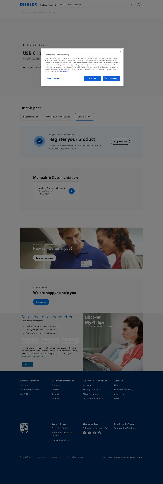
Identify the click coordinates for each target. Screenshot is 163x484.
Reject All (92, 78)
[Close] (120, 51)
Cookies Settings (53, 78)
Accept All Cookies (111, 78)
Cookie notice (64, 71)
